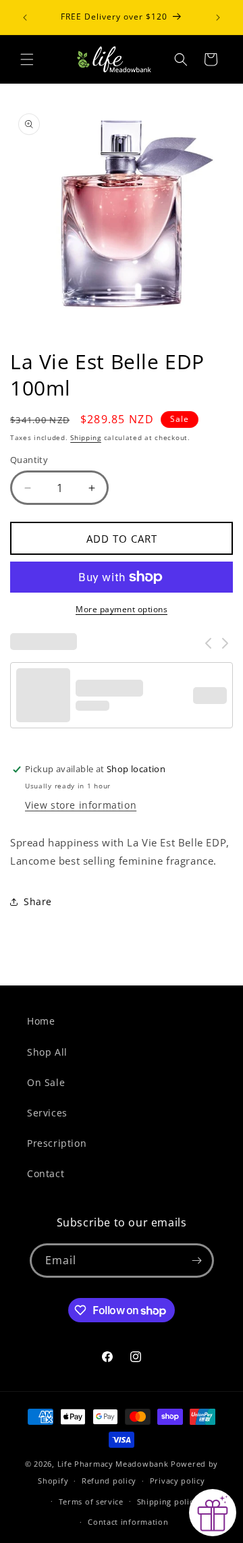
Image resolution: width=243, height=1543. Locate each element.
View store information (80, 804)
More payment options (121, 609)
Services (47, 1112)
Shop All (47, 1052)
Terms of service (91, 1501)
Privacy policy (177, 1481)
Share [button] (38, 901)
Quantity (29, 460)
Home (41, 1020)
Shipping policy (167, 1501)
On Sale (46, 1082)
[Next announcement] (218, 17)
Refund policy (109, 1481)
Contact (45, 1173)
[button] (27, 59)
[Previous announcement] (25, 17)
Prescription (56, 1143)
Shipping (85, 437)
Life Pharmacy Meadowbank (113, 1464)
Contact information (128, 1522)
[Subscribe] (197, 1260)
